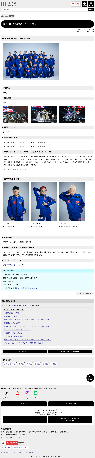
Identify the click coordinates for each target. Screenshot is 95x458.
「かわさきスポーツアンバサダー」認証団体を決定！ (23, 343)
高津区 (29, 364)
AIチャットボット (69, 351)
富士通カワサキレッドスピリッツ (16, 316)
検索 (91, 9)
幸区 (14, 364)
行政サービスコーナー (21, 447)
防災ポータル (76, 4)
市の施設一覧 (71, 403)
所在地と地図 (6, 447)
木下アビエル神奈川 (11, 313)
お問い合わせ (28, 452)
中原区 (21, 364)
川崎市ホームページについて (12, 452)
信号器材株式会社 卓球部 (13, 336)
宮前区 (37, 364)
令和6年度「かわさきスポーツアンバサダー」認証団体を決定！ (27, 326)
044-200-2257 (13, 281)
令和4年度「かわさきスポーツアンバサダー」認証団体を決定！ (27, 339)
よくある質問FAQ (25, 351)
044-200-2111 (10, 437)
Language (84, 5)
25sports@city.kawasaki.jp (27, 288)
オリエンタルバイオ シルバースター (17, 329)
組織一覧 (24, 403)
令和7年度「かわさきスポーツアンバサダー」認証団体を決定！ (27, 319)
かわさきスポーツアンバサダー (15, 305)
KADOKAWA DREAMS (15, 265)
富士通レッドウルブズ (12, 323)
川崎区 (6, 364)
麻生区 (53, 364)
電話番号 (25, 419)
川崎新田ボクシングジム (13, 333)
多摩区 (45, 364)
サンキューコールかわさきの (70, 419)
